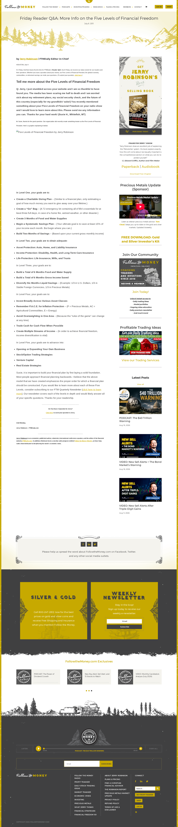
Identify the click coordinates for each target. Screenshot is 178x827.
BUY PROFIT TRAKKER (145, 795)
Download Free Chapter (140, 174)
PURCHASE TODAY (140, 131)
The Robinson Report (115, 789)
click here (78, 75)
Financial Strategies (84, 811)
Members (127, 7)
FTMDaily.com (27, 441)
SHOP (169, 7)
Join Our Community (140, 255)
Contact (138, 7)
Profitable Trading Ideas (140, 327)
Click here (49, 413)
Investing (79, 800)
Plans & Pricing (113, 7)
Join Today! (140, 292)
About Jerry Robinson (116, 775)
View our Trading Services (140, 360)
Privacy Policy (112, 800)
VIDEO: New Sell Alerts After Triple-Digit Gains (136, 507)
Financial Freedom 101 (85, 815)
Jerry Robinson (29, 58)
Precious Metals (82, 803)
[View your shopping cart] (146, 7)
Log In (158, 7)
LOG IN (139, 806)
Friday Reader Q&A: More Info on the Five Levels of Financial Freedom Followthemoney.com (20, 6)
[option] (41, 680)
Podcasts (66, 7)
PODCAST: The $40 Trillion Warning (135, 420)
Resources (98, 7)
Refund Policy (112, 803)
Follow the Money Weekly (83, 441)
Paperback (130, 167)
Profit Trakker (82, 782)
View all (140, 384)
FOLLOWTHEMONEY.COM (39, 822)
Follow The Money (50, 7)
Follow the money (31, 775)
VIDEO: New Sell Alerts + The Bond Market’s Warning (140, 463)
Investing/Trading (82, 7)
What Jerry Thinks (83, 807)
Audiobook (150, 167)
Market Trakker (82, 792)
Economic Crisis (82, 796)
